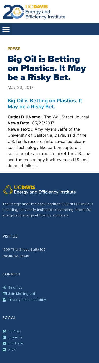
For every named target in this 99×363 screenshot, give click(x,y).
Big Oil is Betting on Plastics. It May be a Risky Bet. (47, 68)
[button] (6, 29)
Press (14, 48)
